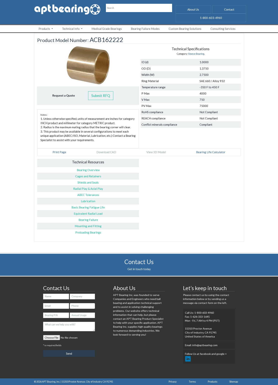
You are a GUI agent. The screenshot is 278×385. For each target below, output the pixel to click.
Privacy (173, 381)
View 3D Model (156, 152)
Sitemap (233, 381)
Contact (229, 9)
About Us (193, 9)
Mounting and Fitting (88, 226)
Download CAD (106, 152)
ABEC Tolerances (88, 195)
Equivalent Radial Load (88, 213)
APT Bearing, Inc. (51, 381)
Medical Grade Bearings (107, 28)
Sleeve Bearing (196, 53)
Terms (192, 381)
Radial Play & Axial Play (88, 188)
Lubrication (88, 201)
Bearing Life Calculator (210, 152)
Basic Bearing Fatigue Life (88, 207)
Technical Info (71, 28)
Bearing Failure (88, 219)
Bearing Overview (88, 170)
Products (45, 28)
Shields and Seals (88, 182)
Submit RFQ (100, 95)
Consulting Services (222, 28)
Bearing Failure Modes (145, 28)
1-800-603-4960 (211, 17)
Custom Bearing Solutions (185, 28)
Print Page (59, 152)
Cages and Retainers (88, 176)
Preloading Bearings (88, 232)
